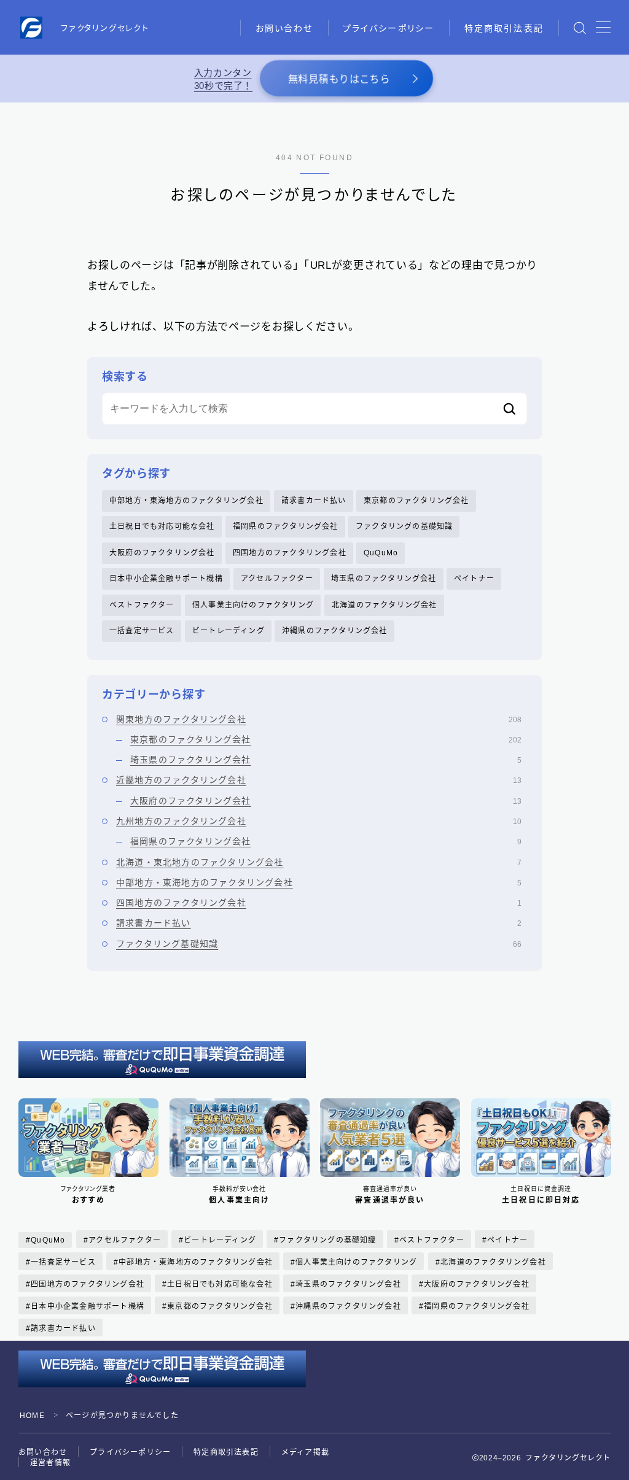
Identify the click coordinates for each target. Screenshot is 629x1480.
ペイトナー (474, 578)
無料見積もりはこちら (339, 79)
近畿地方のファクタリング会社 (319, 780)
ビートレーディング (228, 630)
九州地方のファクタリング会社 (319, 821)
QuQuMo (381, 553)
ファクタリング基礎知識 (319, 944)
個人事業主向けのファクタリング (253, 605)
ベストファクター (141, 605)
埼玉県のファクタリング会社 (384, 578)
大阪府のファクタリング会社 (162, 553)
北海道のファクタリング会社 (384, 605)
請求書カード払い (313, 500)
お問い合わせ (284, 28)
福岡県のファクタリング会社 (285, 526)
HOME (32, 1415)
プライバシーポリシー (388, 28)
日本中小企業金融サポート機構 (166, 578)
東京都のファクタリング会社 (416, 500)
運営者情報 (50, 1463)
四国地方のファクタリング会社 (289, 553)
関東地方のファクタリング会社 (319, 719)
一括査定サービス (141, 630)
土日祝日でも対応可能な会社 (162, 526)
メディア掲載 (305, 1452)
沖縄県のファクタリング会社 (335, 630)
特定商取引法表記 (504, 28)
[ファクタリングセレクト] (31, 28)
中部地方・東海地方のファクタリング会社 (186, 500)
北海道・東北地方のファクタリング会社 (319, 862)
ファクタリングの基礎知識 (404, 526)
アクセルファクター (277, 578)
